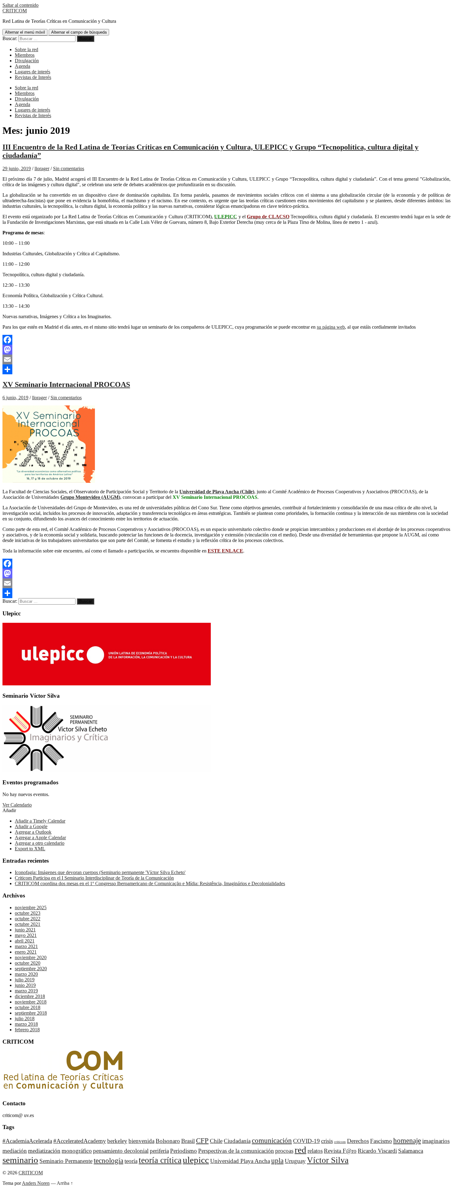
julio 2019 (25, 979)
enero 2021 (26, 952)
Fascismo (381, 1141)
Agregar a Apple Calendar (40, 837)
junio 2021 (25, 929)
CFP (202, 1140)
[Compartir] (226, 369)
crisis (327, 1141)
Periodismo (183, 1151)
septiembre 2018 (31, 1013)
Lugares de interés (32, 71)
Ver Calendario (17, 804)
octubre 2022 (27, 918)
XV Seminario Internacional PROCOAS (66, 384)
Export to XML (30, 848)
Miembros (25, 55)
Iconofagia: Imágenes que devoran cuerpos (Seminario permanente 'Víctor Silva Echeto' (100, 872)
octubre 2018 (27, 1007)
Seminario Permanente (65, 1161)
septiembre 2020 (31, 968)
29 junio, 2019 (16, 168)
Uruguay (295, 1161)
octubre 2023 (27, 913)
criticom (340, 1142)
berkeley (117, 1141)
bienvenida (141, 1141)
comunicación (272, 1140)
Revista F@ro (340, 1151)
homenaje (407, 1140)
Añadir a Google (31, 826)
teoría (130, 1161)
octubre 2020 (27, 963)
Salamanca (410, 1151)
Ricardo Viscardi (377, 1151)
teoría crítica (160, 1160)
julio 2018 (25, 1018)
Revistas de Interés (33, 77)
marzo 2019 (26, 990)
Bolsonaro (168, 1141)
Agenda (22, 66)
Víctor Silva (328, 1160)
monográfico (77, 1151)
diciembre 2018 (30, 996)
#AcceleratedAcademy (79, 1141)
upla (277, 1160)
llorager (42, 168)
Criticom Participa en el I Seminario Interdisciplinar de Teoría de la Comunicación (94, 878)
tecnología (108, 1160)
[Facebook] (226, 340)
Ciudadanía (237, 1141)
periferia (159, 1151)
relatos (315, 1151)
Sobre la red (26, 49)
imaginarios (436, 1141)
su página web (331, 327)
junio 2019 (25, 985)
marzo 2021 (26, 946)
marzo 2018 (26, 1024)
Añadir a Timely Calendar (40, 820)
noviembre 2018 (31, 1001)
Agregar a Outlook (33, 832)
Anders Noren (36, 1183)
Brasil (188, 1141)
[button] (9, 810)
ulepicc (196, 1160)
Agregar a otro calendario (39, 843)
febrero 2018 (27, 1029)
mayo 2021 (26, 935)
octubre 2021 (27, 924)
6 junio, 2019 (15, 397)
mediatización (44, 1151)
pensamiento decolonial (121, 1151)
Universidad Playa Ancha (240, 1161)
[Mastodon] (226, 350)
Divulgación (27, 60)
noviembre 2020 (31, 957)
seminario (20, 1160)
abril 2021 (25, 940)
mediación (14, 1151)
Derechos (358, 1141)
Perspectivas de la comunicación (236, 1151)
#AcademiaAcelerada (27, 1141)
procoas (284, 1151)
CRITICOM (14, 10)
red (300, 1150)
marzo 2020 (26, 974)
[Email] (226, 359)
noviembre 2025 (31, 907)
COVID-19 (306, 1141)
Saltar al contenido (20, 5)
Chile (216, 1141)
